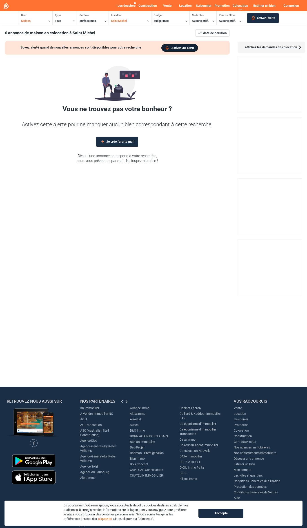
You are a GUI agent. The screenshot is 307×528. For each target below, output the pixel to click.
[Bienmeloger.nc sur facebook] (34, 443)
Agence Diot (88, 440)
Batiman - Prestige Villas (147, 453)
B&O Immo (137, 430)
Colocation (240, 5)
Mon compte (242, 470)
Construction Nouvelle (195, 451)
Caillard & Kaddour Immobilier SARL (200, 416)
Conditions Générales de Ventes (256, 492)
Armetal (135, 419)
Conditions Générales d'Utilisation (257, 481)
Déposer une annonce (249, 458)
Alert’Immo (88, 477)
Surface (84, 15)
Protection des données (250, 486)
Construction (147, 5)
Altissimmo (137, 413)
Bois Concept (139, 464)
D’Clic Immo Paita (192, 467)
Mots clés (198, 15)
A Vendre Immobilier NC (96, 413)
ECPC (183, 473)
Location (185, 5)
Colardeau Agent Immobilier (199, 445)
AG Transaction (91, 425)
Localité (116, 15)
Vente (167, 5)
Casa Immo (188, 439)
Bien (24, 15)
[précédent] (122, 401)
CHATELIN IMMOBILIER (146, 475)
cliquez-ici (105, 519)
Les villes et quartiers (248, 475)
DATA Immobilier (191, 456)
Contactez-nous (245, 442)
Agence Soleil (89, 466)
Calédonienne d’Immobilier (198, 424)
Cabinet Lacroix (190, 408)
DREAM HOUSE (190, 462)
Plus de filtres (227, 15)
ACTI (83, 419)
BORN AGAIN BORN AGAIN (149, 436)
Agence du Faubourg (94, 472)
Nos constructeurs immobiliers (255, 453)
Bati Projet (137, 447)
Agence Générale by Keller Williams (98, 448)
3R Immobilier (89, 408)
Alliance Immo (139, 408)
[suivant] (126, 401)
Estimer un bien (244, 464)
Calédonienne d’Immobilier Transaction (198, 432)
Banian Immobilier (142, 442)
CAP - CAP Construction (146, 470)
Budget (158, 15)
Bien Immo (137, 458)
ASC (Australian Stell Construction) (94, 433)
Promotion (222, 5)
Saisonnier (203, 5)
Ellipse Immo (188, 479)
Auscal (134, 425)
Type (58, 15)
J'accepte (221, 513)
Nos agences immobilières (252, 447)
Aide (237, 498)
